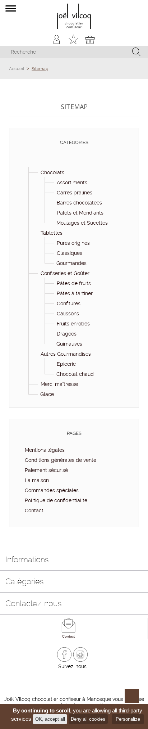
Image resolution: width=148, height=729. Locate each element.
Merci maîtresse (59, 384)
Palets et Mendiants (80, 213)
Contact (33, 510)
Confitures (68, 303)
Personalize (128, 719)
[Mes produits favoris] (73, 39)
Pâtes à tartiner (75, 293)
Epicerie (66, 364)
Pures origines (73, 243)
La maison (36, 480)
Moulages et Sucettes (82, 223)
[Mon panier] (90, 39)
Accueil (16, 68)
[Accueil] (28, 162)
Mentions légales (44, 450)
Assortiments (72, 182)
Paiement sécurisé (45, 470)
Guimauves (69, 344)
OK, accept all (50, 719)
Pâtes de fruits (74, 283)
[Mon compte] (57, 39)
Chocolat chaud (75, 374)
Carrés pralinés (74, 192)
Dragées (67, 334)
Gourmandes (71, 263)
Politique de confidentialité (55, 500)
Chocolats (52, 172)
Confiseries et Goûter (65, 273)
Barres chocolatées (79, 203)
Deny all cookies (88, 719)
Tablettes (52, 233)
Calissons (68, 313)
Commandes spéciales (51, 490)
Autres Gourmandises (66, 354)
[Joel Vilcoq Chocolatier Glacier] (74, 16)
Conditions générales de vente (59, 460)
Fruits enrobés (73, 324)
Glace (47, 394)
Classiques (69, 253)
